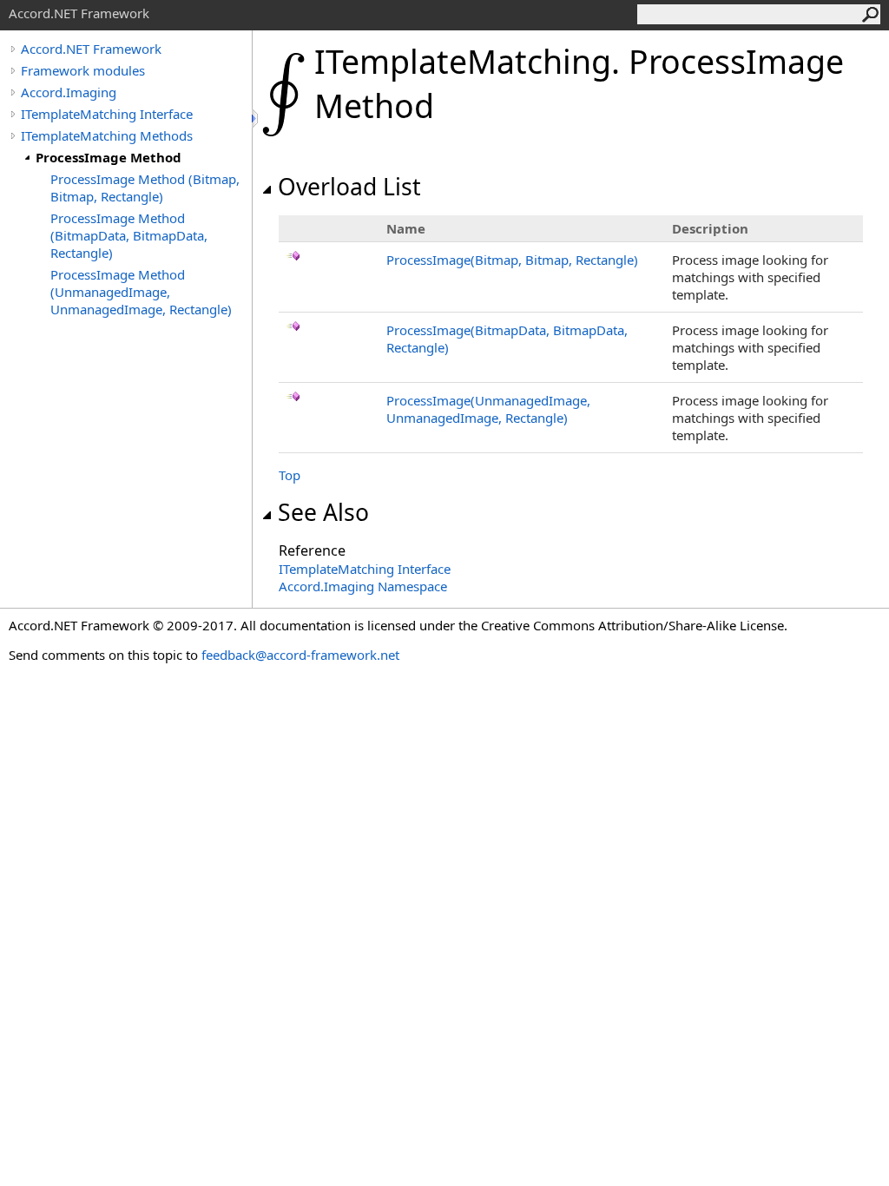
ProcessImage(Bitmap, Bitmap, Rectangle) (512, 259)
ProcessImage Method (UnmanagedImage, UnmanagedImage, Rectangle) (141, 292)
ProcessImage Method (108, 157)
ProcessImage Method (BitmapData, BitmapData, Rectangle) (128, 235)
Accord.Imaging (68, 92)
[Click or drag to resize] (256, 118)
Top (289, 475)
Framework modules (83, 70)
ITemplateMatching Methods (107, 135)
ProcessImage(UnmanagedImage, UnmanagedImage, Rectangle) (488, 409)
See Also (323, 512)
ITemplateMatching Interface (107, 113)
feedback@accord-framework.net (300, 654)
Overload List (349, 186)
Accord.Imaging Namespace (363, 586)
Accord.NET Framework (91, 48)
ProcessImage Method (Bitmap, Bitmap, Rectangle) (145, 187)
